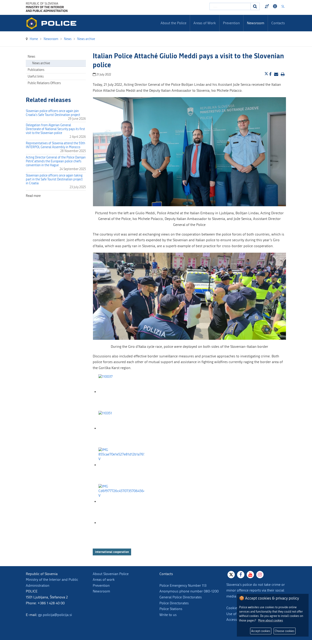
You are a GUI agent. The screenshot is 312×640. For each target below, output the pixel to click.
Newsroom (101, 591)
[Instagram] (260, 574)
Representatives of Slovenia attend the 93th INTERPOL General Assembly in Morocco (55, 145)
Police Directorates (174, 603)
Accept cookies (260, 631)
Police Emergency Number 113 (182, 585)
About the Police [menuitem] (173, 23)
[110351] (121, 428)
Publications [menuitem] (36, 70)
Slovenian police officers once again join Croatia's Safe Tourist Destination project (53, 113)
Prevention (101, 585)
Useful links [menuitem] (36, 76)
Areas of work (104, 579)
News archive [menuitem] (41, 63)
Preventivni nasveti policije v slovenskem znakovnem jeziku (267, 6)
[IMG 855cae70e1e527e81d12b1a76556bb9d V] (121, 465)
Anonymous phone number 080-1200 (189, 591)
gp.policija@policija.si (55, 615)
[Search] (255, 6)
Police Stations (170, 609)
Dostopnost (275, 6)
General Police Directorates (180, 597)
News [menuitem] (31, 57)
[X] (231, 574)
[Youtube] (250, 574)
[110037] (121, 392)
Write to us (168, 615)
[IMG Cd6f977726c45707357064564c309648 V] (121, 501)
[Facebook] (240, 574)
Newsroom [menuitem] (255, 23)
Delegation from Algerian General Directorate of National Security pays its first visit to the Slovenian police (55, 129)
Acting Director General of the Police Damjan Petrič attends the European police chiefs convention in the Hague (56, 161)
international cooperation (112, 552)
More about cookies (270, 620)
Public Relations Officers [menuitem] (44, 83)
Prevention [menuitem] (231, 23)
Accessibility (235, 619)
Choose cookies (284, 631)
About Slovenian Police (111, 574)
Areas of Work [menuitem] (204, 23)
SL (283, 6)
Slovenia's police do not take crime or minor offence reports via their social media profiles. (255, 590)
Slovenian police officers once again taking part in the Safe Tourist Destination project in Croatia (54, 179)
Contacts (278, 23)
